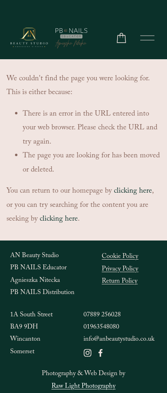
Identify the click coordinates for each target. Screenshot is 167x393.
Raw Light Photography (83, 386)
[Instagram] (88, 353)
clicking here (133, 191)
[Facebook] (100, 353)
